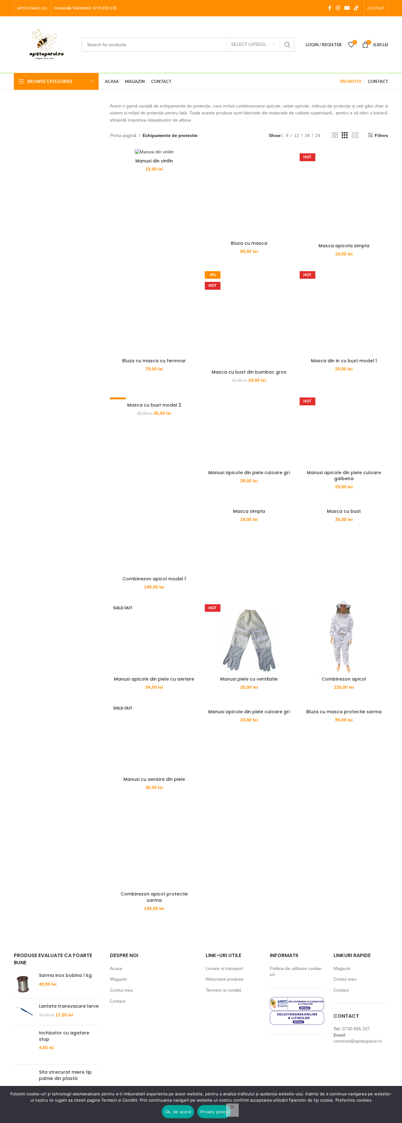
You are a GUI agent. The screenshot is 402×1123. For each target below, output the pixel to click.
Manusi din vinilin (154, 161)
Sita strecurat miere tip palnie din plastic (65, 1075)
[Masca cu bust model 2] (154, 396)
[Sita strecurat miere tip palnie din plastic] (24, 1079)
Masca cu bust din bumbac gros (249, 372)
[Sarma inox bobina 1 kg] (24, 983)
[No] (232, 1110)
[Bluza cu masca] (249, 193)
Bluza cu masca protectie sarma (344, 712)
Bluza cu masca (249, 243)
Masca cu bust (344, 511)
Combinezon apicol (344, 679)
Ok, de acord (178, 1111)
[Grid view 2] (335, 135)
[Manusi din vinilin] (154, 152)
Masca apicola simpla (343, 246)
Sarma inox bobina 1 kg (65, 975)
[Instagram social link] (338, 8)
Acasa (116, 968)
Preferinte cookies (353, 1100)
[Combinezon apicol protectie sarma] (154, 844)
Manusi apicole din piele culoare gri (249, 472)
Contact (117, 1001)
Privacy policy (214, 1111)
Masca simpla (249, 511)
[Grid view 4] (355, 135)
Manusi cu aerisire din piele (154, 779)
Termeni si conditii (223, 990)
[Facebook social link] (330, 8)
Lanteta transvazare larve (69, 1006)
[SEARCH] (287, 44)
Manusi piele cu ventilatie (249, 679)
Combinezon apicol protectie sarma (154, 897)
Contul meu (121, 990)
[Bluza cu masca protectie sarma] (344, 703)
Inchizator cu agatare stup (64, 1036)
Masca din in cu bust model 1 (344, 361)
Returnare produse (224, 979)
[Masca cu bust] (344, 502)
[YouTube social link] (347, 8)
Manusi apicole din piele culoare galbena (344, 475)
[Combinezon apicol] (344, 636)
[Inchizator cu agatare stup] (24, 1045)
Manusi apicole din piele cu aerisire (154, 679)
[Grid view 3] (345, 135)
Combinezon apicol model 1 (154, 579)
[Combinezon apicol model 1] (154, 536)
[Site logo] (44, 44)
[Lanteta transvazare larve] (24, 1011)
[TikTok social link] (356, 8)
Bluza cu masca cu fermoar (154, 361)
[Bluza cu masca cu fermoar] (154, 310)
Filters (381, 135)
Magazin (118, 979)
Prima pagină (123, 135)
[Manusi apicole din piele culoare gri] (249, 430)
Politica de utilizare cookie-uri (296, 971)
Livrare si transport (224, 968)
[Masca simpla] (249, 502)
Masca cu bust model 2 (154, 405)
